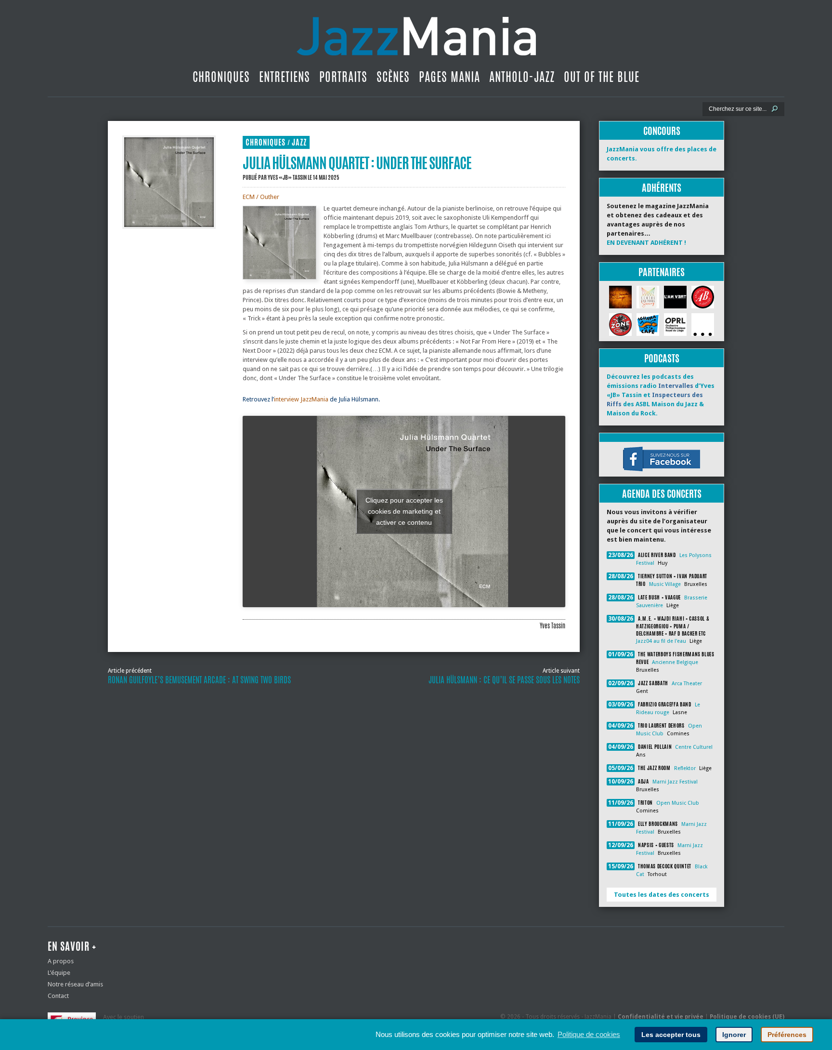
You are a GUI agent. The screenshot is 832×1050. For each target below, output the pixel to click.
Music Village (665, 584)
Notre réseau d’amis (75, 984)
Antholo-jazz (522, 76)
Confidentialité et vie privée (660, 1016)
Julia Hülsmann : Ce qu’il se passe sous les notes (504, 680)
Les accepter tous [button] (671, 1034)
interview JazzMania (301, 399)
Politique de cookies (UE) (747, 1016)
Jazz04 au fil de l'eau (661, 641)
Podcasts (661, 358)
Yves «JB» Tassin (287, 177)
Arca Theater (687, 683)
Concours (661, 131)
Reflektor (685, 768)
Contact (58, 995)
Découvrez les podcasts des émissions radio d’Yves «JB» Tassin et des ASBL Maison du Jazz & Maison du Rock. (661, 395)
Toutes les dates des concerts (661, 894)
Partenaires (661, 272)
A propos (61, 961)
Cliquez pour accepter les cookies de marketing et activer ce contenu (404, 511)
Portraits (343, 76)
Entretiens (284, 76)
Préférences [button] (786, 1034)
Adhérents (661, 188)
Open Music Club (677, 803)
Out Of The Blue (601, 76)
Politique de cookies (589, 1034)
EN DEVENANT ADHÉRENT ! (646, 242)
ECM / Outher (261, 196)
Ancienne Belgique (675, 662)
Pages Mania (449, 76)
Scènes (393, 76)
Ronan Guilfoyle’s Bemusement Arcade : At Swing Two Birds (199, 680)
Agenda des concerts (662, 494)
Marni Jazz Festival (675, 782)
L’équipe (59, 972)
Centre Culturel (694, 747)
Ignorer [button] (734, 1034)
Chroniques (221, 76)
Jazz (299, 142)
